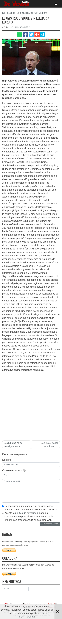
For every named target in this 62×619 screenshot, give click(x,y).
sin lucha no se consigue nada (13, 445)
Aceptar (31, 616)
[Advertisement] (31, 404)
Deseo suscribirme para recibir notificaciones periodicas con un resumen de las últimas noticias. (31, 508)
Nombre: (6, 460)
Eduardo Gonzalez (23, 27)
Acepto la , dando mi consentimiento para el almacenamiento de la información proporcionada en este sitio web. (29, 516)
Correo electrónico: (12, 470)
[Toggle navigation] (55, 3)
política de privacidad (26, 513)
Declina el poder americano (49, 445)
